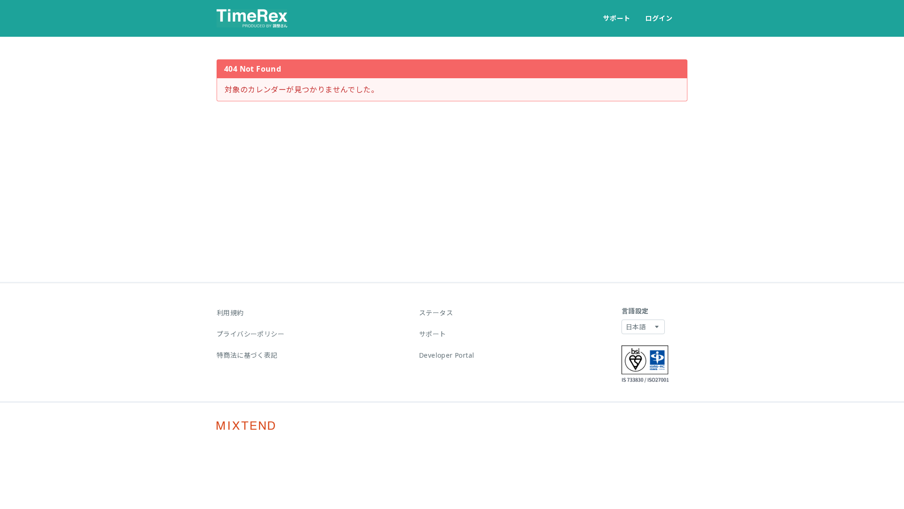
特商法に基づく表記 (247, 355)
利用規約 (230, 312)
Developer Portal (446, 355)
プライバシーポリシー (250, 333)
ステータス (436, 312)
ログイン (658, 18)
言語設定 (635, 310)
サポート (616, 18)
